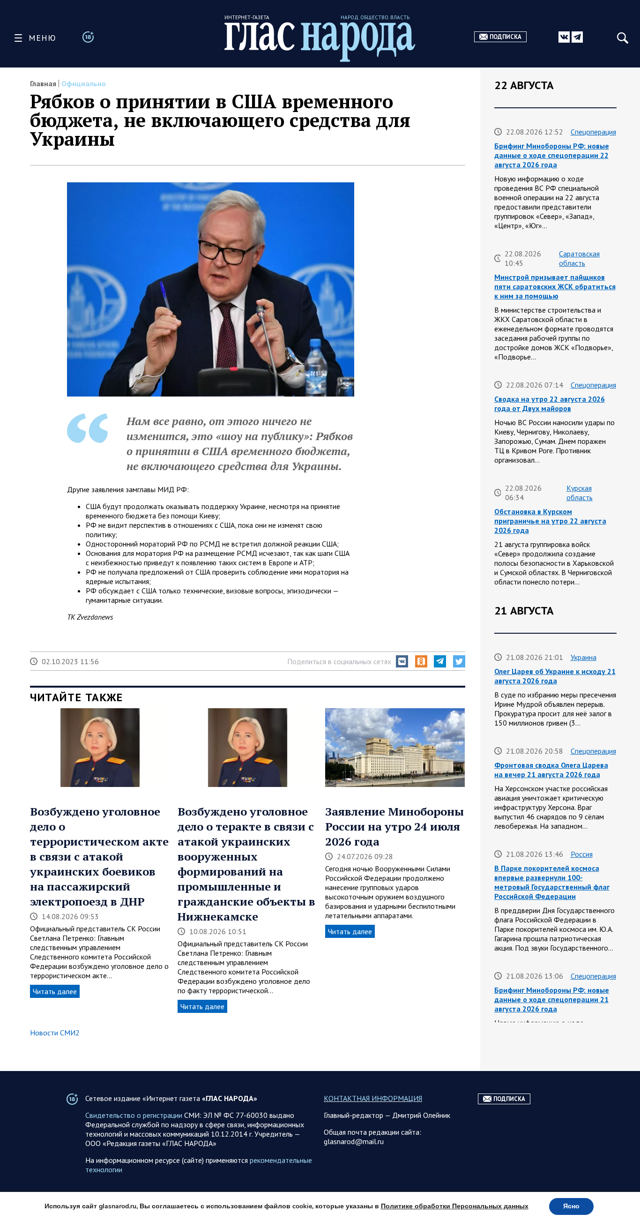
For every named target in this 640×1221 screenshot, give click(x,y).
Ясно (571, 1206)
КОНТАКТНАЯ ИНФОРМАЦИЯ (373, 1098)
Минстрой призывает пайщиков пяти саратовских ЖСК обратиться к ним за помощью (555, 286)
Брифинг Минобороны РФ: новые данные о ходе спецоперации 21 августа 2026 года (551, 999)
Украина (583, 657)
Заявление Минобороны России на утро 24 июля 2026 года (394, 826)
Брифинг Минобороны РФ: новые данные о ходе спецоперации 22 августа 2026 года (551, 155)
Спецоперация (593, 131)
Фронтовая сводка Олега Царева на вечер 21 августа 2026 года (551, 769)
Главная (43, 83)
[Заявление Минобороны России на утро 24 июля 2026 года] (395, 748)
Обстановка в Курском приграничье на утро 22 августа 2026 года (550, 521)
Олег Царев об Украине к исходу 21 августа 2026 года (555, 676)
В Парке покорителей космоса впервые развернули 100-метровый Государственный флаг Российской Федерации (552, 882)
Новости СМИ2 (55, 1032)
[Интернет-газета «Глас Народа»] (320, 42)
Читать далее (55, 991)
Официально (83, 83)
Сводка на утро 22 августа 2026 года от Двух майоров (549, 403)
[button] (402, 661)
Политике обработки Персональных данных (454, 1206)
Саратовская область (579, 258)
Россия (582, 854)
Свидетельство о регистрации (133, 1115)
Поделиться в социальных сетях (339, 661)
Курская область (579, 492)
